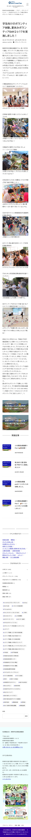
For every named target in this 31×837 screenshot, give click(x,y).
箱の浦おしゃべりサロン (10, 695)
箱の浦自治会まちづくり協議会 (12, 699)
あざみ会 (6, 606)
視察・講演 (17, 825)
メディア (20, 555)
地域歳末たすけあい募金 (10, 662)
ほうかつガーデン (9, 619)
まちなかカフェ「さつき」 (10, 622)
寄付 (5, 679)
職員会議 (15, 702)
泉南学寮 (17, 685)
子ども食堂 (19, 675)
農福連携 (22, 705)
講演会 (13, 540)
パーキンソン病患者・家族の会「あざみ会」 (14, 548)
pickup (25, 602)
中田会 (6, 652)
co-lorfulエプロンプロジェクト (12, 602)
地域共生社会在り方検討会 (11, 656)
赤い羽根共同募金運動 (10, 705)
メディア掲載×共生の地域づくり (12, 636)
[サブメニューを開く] (27, 569)
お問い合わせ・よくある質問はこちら (12, 747)
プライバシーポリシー (8, 825)
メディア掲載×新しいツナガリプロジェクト (15, 646)
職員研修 (5, 590)
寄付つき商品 (14, 679)
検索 (3, 711)
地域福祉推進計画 (7, 583)
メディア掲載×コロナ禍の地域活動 (13, 632)
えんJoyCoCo (7, 609)
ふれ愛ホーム (6, 573)
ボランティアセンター (21, 42)
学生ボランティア (21, 553)
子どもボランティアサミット (11, 672)
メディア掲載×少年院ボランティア (13, 642)
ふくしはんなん (6, 779)
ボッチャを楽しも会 (7, 542)
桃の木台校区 (23, 682)
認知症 (23, 702)
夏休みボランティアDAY (9, 555)
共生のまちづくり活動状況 (9, 580)
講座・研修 (5, 557)
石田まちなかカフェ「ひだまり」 (12, 689)
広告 (22, 825)
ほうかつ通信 (21, 619)
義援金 (4, 586)
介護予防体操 (16, 551)
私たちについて (8, 692)
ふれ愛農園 (19, 616)
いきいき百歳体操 (18, 606)
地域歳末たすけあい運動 (10, 665)
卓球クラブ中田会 (7, 546)
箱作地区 (6, 702)
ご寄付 (25, 612)
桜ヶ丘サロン (7, 685)
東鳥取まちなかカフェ (10, 682)
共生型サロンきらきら (8, 544)
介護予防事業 (6, 551)
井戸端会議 (15, 652)
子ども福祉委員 (14, 557)
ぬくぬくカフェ (8, 616)
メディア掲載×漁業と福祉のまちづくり (14, 649)
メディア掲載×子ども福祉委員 (12, 639)
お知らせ (4, 569)
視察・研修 (5, 593)
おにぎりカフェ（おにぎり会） (11, 612)
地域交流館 (5, 540)
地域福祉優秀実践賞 (9, 669)
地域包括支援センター (10, 659)
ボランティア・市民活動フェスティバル (14, 626)
